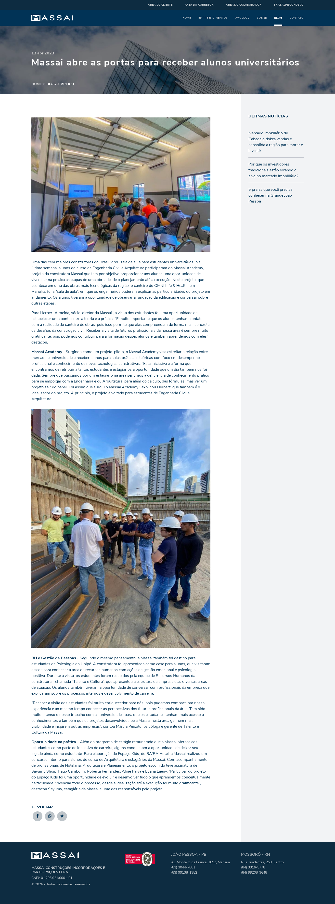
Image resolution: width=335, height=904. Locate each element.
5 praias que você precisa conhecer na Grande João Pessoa (270, 195)
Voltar (45, 807)
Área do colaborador (243, 5)
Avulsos (242, 18)
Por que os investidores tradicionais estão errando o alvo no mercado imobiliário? (273, 170)
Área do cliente (160, 5)
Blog (278, 18)
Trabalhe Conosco (289, 5)
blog (51, 84)
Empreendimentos (213, 18)
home (36, 84)
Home (186, 18)
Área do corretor (199, 5)
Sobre (262, 18)
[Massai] (52, 18)
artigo (67, 84)
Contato (297, 18)
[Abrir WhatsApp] (322, 891)
